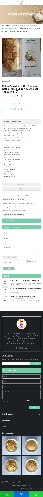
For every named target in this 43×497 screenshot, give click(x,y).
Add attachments (10, 258)
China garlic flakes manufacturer (13, 214)
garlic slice (21, 199)
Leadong (31, 489)
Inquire (14, 104)
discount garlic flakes (24, 207)
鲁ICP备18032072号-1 (24, 485)
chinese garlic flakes (23, 196)
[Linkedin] (20, 348)
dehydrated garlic (8, 199)
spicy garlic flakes (8, 207)
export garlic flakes (9, 203)
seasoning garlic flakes (26, 203)
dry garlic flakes (8, 196)
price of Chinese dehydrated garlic (24, 296)
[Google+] (17, 348)
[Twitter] (23, 348)
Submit (9, 268)
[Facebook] (26, 348)
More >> (38, 276)
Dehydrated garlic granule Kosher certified (26, 288)
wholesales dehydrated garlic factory (14, 210)
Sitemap (38, 489)
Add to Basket (15, 109)
